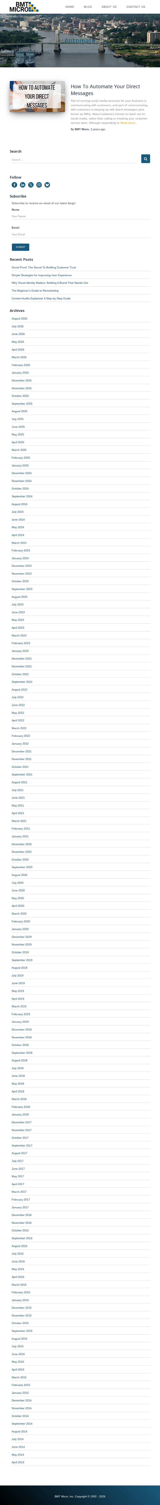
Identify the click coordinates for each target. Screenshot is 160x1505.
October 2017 (20, 1137)
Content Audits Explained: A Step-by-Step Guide (41, 298)
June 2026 (18, 334)
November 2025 (22, 388)
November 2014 (22, 1408)
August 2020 (19, 875)
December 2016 (22, 1215)
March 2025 (19, 449)
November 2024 (22, 480)
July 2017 (18, 1160)
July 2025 (18, 419)
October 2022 (20, 674)
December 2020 (22, 844)
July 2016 (18, 1253)
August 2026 (19, 318)
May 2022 (18, 712)
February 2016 (21, 1292)
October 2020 (20, 859)
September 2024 (22, 496)
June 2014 (18, 1446)
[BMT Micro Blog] (24, 7)
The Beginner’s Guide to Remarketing (35, 290)
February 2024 (21, 550)
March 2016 (19, 1284)
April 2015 (18, 1369)
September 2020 (22, 867)
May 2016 (18, 1269)
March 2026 (19, 357)
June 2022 (18, 705)
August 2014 (19, 1431)
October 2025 (20, 395)
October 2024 (20, 488)
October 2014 (20, 1416)
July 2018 (18, 1068)
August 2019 (19, 967)
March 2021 (19, 820)
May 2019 (18, 990)
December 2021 (22, 751)
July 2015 (18, 1346)
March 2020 (19, 913)
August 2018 (19, 1060)
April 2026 (18, 349)
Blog (88, 6)
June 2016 (18, 1261)
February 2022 (21, 735)
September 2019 (22, 960)
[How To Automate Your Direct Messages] (37, 96)
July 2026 (18, 326)
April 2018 (18, 1091)
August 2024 (19, 504)
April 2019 (18, 998)
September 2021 (22, 774)
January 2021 (20, 836)
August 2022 (19, 689)
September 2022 (22, 681)
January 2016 (20, 1300)
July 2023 (18, 604)
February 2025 (21, 457)
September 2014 (22, 1423)
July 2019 (18, 975)
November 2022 (22, 666)
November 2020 (22, 851)
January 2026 (20, 372)
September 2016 (22, 1238)
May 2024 (18, 527)
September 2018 (22, 1052)
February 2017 (21, 1199)
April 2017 (18, 1184)
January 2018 (20, 1114)
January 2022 (20, 743)
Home (69, 6)
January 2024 (20, 558)
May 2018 (18, 1083)
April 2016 (18, 1276)
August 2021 (19, 782)
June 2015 (18, 1354)
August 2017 (19, 1153)
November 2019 (22, 944)
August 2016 (19, 1246)
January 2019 (20, 1021)
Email (15, 227)
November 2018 (22, 1037)
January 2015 (20, 1392)
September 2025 (22, 403)
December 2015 (22, 1307)
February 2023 (21, 643)
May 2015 (18, 1361)
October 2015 (20, 1323)
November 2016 (22, 1222)
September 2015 (22, 1330)
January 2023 (20, 650)
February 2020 (21, 921)
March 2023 (19, 635)
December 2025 (22, 380)
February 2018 (21, 1106)
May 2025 (18, 434)
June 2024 (18, 519)
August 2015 (19, 1338)
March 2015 (19, 1377)
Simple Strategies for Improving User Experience (42, 275)
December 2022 (22, 658)
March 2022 (19, 728)
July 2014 (18, 1439)
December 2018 (22, 1029)
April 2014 (18, 1462)
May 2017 (18, 1176)
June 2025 (18, 426)
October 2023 (20, 581)
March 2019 (19, 1006)
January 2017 (20, 1207)
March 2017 (19, 1191)
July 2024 (18, 511)
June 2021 (18, 797)
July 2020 (18, 882)
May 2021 (18, 805)
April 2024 (18, 535)
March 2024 (19, 542)
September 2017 (22, 1145)
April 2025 (18, 442)
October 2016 (20, 1230)
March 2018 (19, 1099)
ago (98, 129)
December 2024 (22, 473)
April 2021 (18, 813)
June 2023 (18, 612)
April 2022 (18, 720)
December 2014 (22, 1400)
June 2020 (18, 890)
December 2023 (22, 565)
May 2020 (18, 898)
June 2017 (18, 1168)
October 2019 (20, 952)
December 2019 (22, 936)
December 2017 (22, 1122)
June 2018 (18, 1075)
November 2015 (22, 1315)
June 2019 (18, 983)
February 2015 (21, 1385)
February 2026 (21, 365)
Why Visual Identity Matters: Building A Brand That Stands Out (50, 282)
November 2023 (22, 573)
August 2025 (19, 411)
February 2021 (21, 828)
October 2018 (20, 1045)
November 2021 (22, 759)
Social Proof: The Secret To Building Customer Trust (44, 267)
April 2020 (18, 905)
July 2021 (18, 790)
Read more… (129, 122)
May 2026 (18, 341)
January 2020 (20, 929)
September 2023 (22, 589)
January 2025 (20, 465)
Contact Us (135, 6)
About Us (109, 6)
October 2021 (20, 766)
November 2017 (22, 1130)
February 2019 (21, 1014)
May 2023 (18, 619)
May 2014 (18, 1454)
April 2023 (18, 627)
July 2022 (18, 697)
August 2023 (19, 596)
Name (16, 209)
